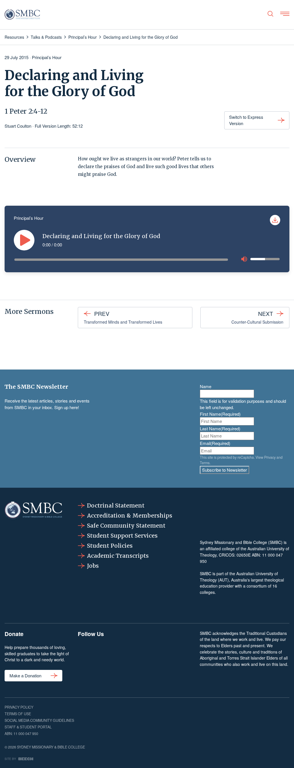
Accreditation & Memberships (129, 515)
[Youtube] (183, 653)
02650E (244, 555)
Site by (10, 759)
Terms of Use (18, 713)
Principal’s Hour (46, 57)
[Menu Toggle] (284, 13)
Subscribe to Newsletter (224, 470)
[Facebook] (86, 653)
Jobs (93, 565)
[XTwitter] (159, 653)
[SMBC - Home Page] (22, 14)
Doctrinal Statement (115, 505)
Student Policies (110, 545)
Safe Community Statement (126, 525)
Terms (205, 462)
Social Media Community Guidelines (39, 720)
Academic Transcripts (118, 555)
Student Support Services (122, 535)
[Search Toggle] (270, 14)
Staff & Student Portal (28, 727)
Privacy (270, 457)
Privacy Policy (19, 707)
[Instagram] (110, 653)
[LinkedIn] (134, 653)
